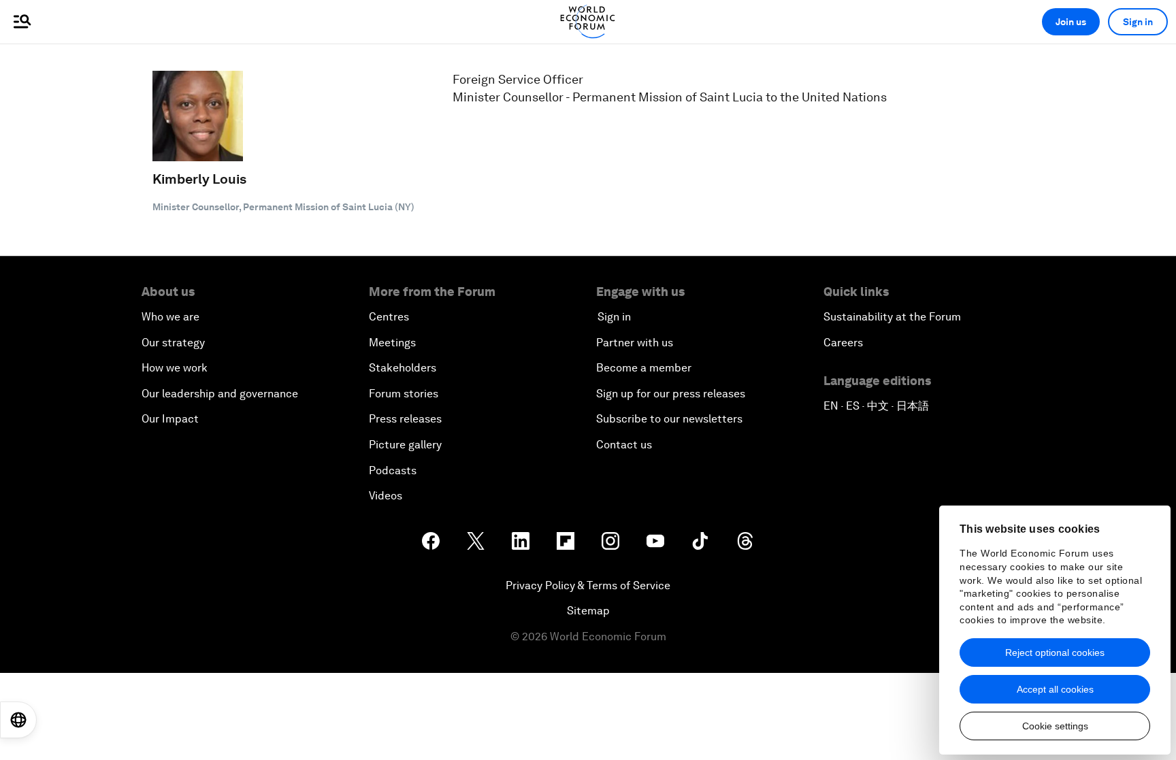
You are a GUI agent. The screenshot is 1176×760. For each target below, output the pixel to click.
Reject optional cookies (1055, 652)
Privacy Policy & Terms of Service (588, 585)
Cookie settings (1055, 726)
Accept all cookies (1055, 689)
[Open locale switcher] (18, 720)
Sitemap (588, 610)
